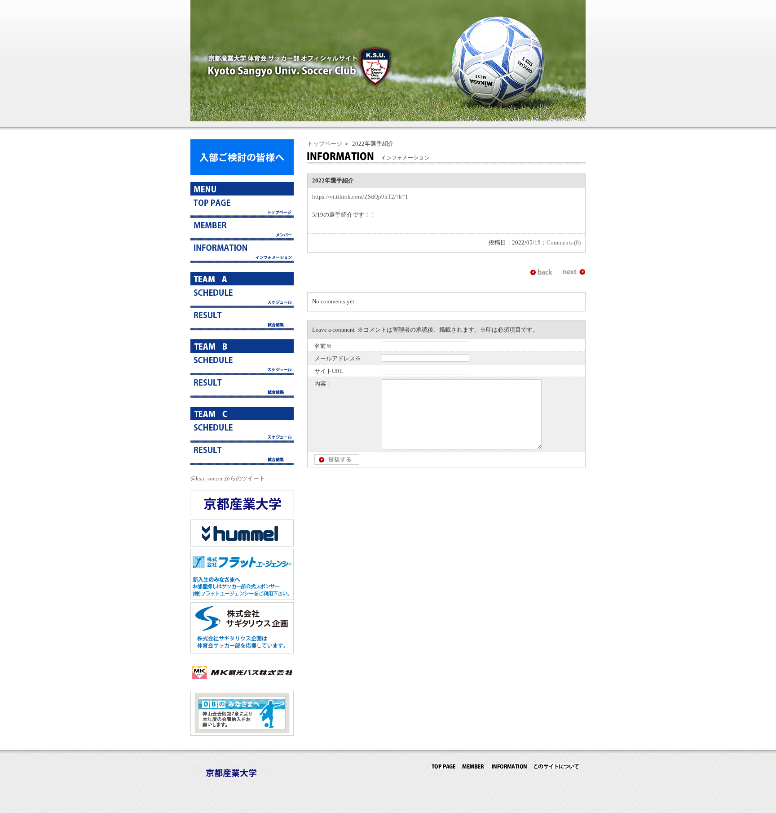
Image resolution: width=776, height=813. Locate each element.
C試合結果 (242, 454)
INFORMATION (509, 766)
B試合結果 (242, 386)
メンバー (242, 229)
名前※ (323, 345)
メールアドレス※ (337, 358)
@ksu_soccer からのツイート (227, 478)
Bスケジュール (242, 364)
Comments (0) (564, 242)
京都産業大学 (242, 503)
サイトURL (329, 371)
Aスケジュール (242, 296)
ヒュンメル (242, 533)
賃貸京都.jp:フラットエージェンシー (242, 574)
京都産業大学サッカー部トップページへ (443, 766)
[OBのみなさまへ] (242, 733)
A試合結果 (242, 319)
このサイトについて (556, 766)
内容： (323, 383)
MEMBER (473, 766)
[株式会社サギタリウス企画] (242, 651)
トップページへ (242, 206)
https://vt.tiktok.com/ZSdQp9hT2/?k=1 (360, 196)
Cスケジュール (242, 431)
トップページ (324, 143)
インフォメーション (242, 251)
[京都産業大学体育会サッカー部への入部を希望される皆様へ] (242, 173)
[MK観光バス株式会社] (242, 683)
